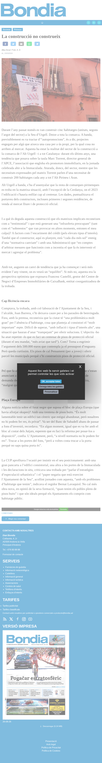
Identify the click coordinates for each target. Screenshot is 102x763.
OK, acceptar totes (51, 381)
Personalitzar (51, 392)
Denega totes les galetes (51, 386)
